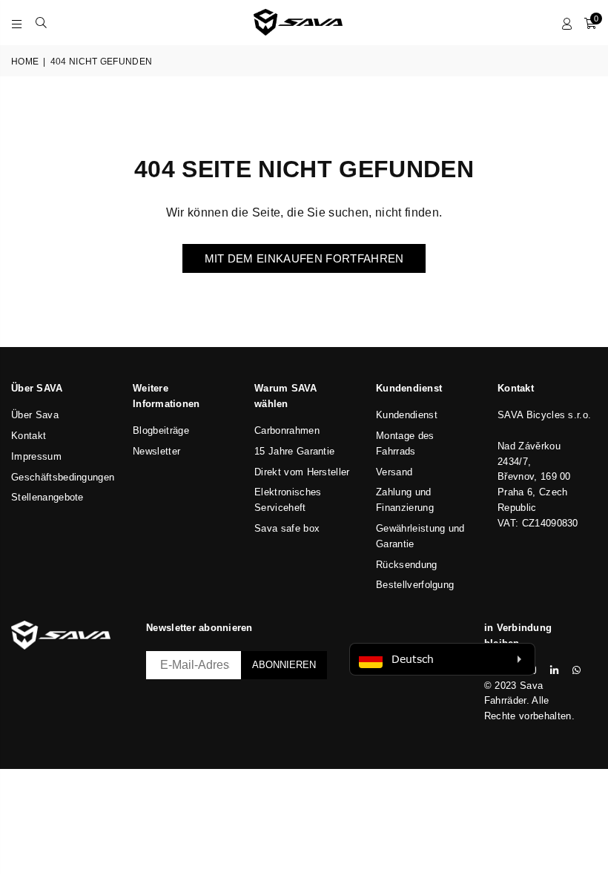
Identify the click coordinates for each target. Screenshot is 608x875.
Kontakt (28, 435)
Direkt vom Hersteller (302, 472)
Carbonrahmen (287, 430)
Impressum (36, 456)
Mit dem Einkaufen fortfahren (304, 258)
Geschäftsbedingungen (62, 477)
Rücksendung (406, 564)
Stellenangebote (47, 497)
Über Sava (35, 414)
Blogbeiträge (161, 430)
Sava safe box (287, 528)
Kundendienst (406, 414)
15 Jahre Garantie (294, 451)
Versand (394, 472)
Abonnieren (284, 664)
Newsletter (156, 451)
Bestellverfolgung (415, 584)
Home (25, 61)
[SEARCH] (41, 22)
